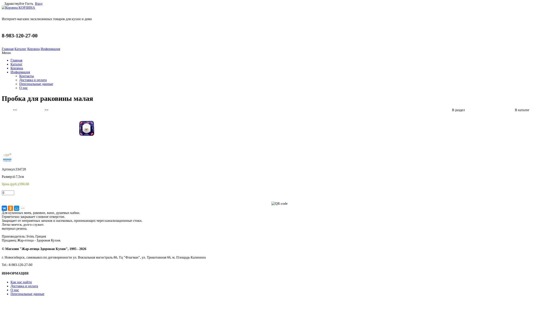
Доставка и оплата (33, 80)
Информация (50, 49)
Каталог (20, 49)
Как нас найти (21, 282)
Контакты (26, 76)
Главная (8, 49)
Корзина (33, 49)
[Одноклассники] (10, 208)
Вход (38, 3)
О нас (23, 88)
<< (15, 110)
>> (46, 110)
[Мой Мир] (16, 208)
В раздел (458, 110)
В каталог (522, 110)
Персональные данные (36, 84)
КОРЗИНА (26, 7)
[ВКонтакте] (4, 208)
